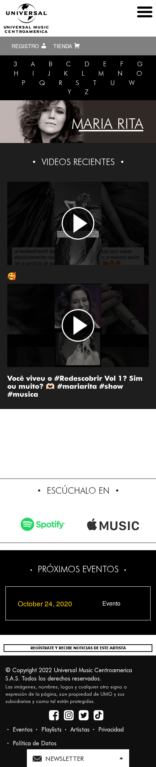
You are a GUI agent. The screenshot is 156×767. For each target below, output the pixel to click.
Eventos (23, 729)
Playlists (51, 729)
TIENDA (63, 46)
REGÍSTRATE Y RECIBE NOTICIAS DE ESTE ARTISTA (78, 647)
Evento (111, 603)
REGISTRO (26, 46)
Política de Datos (35, 743)
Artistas (80, 729)
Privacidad (111, 729)
